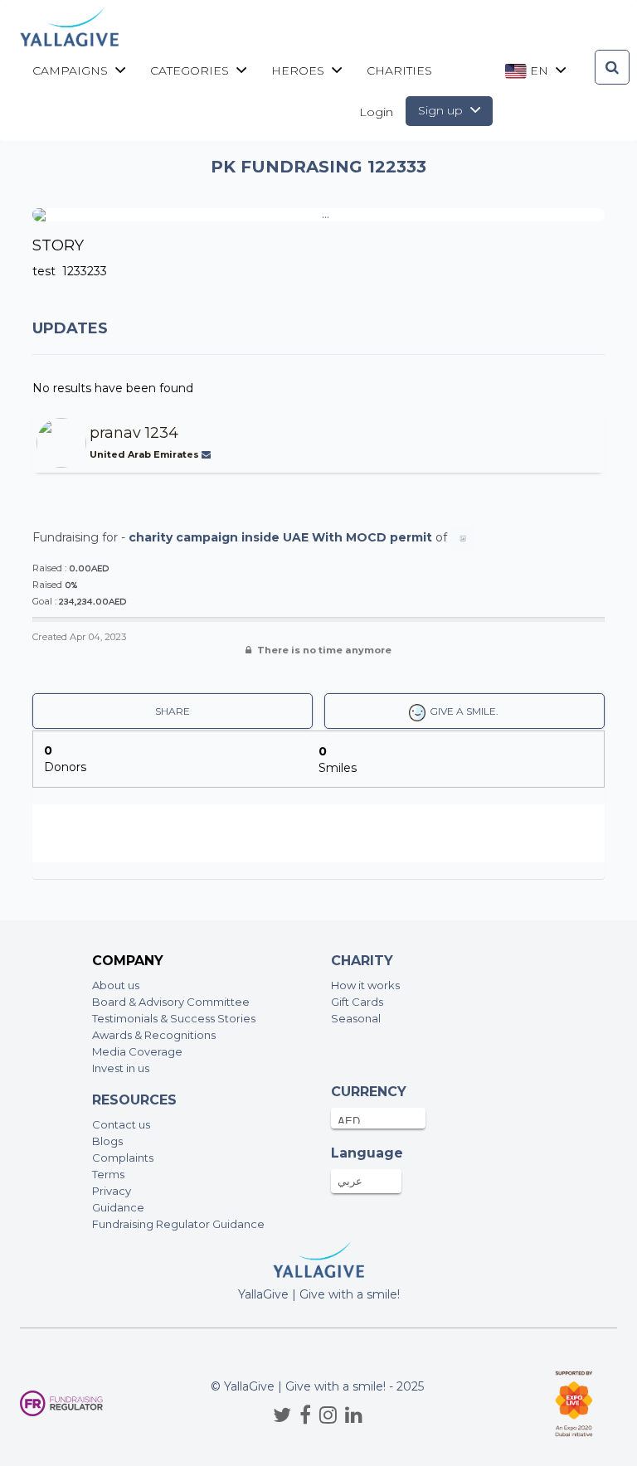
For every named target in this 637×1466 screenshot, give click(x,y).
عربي (350, 1180)
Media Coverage (137, 1051)
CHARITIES (399, 70)
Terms (108, 1174)
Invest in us (120, 1068)
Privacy (111, 1190)
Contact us (121, 1124)
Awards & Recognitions (154, 1034)
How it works (365, 985)
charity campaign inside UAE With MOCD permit (280, 537)
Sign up (442, 110)
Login (376, 111)
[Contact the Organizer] (208, 454)
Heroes (299, 70)
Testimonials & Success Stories (173, 1018)
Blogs (107, 1141)
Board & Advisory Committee (171, 1001)
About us (115, 985)
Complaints (122, 1157)
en (539, 70)
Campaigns (71, 70)
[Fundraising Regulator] (61, 1403)
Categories (191, 70)
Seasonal (356, 1018)
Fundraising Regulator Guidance (178, 1224)
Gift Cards (357, 1001)
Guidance (118, 1207)
